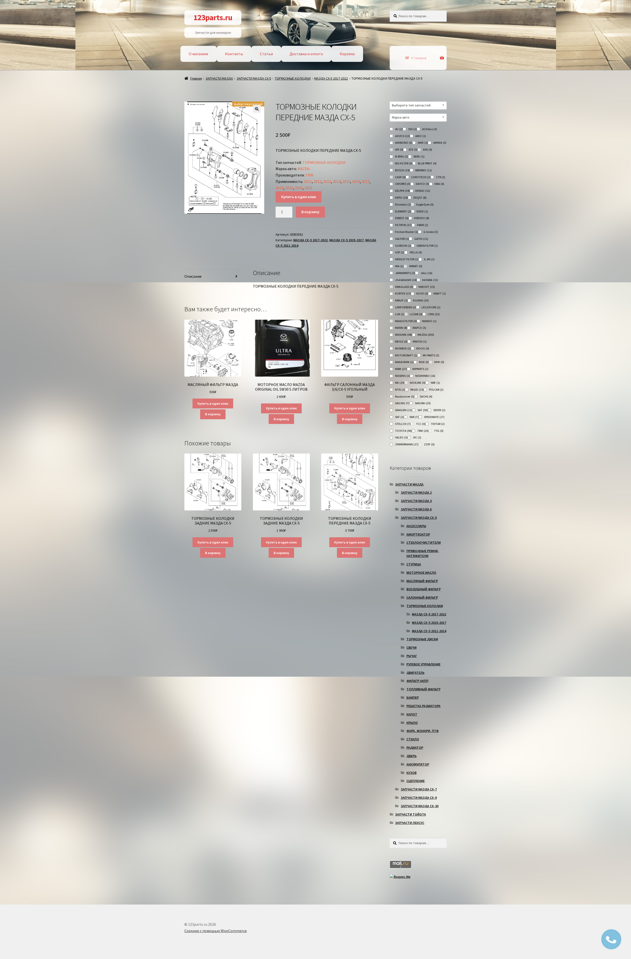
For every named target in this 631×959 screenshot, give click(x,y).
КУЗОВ (411, 772)
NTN (400, 389)
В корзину (310, 211)
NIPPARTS (420, 369)
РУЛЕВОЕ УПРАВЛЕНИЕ (423, 664)
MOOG (422, 348)
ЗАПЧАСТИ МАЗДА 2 (416, 492)
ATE (413, 149)
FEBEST (402, 218)
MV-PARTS (431, 355)
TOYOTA (403, 431)
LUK (399, 314)
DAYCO (422, 184)
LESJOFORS (430, 307)
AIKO (420, 136)
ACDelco (429, 129)
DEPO (401, 197)
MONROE (403, 348)
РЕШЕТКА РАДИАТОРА (423, 706)
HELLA (416, 252)
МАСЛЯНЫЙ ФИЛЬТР (422, 581)
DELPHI (402, 190)
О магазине (198, 53)
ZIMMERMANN (407, 444)
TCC (420, 424)
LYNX (434, 314)
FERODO (421, 218)
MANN (401, 328)
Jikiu (426, 273)
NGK (424, 362)
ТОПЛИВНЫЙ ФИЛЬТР (423, 689)
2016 (356, 181)
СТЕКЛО (412, 739)
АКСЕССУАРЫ (416, 526)
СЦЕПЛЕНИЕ (415, 781)
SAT (423, 410)
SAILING (402, 403)
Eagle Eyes (425, 204)
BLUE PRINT (427, 163)
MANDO (429, 321)
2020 (299, 187)
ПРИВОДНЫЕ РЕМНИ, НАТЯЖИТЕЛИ (422, 553)
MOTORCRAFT (406, 355)
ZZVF (429, 444)
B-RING (401, 156)
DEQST (419, 197)
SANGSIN (403, 410)
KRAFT (440, 293)
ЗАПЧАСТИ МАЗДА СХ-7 (419, 789)
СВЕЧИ (411, 647)
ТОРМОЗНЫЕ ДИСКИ (422, 639)
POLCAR (436, 389)
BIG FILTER (403, 163)
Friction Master (406, 232)
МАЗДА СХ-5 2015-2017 (346, 240)
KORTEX (403, 293)
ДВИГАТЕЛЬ (415, 672)
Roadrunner (404, 396)
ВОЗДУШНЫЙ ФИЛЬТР (423, 589)
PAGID (417, 389)
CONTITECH (421, 177)
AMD (423, 142)
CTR (440, 177)
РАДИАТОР (414, 747)
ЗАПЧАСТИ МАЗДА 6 (416, 509)
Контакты (234, 53)
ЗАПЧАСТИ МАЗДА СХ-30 (419, 806)
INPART (415, 266)
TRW (309, 175)
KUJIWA (421, 300)
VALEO (401, 437)
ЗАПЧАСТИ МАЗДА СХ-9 (419, 797)
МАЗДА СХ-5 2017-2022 (331, 78)
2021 (308, 187)
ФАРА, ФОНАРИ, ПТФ (422, 731)
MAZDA (304, 168)
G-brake (430, 232)
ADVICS (402, 136)
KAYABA (430, 280)
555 (412, 129)
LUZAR (416, 314)
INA (399, 266)
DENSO (422, 190)
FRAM (422, 225)
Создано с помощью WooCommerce (215, 930)
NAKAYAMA (404, 362)
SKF (399, 417)
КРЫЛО (412, 722)
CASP (400, 177)
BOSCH (402, 170)
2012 (317, 181)
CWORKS (402, 184)
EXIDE (422, 211)
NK (399, 382)
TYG (438, 431)
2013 (327, 181)
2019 (289, 187)
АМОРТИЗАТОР (418, 534)
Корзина (347, 53)
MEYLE (401, 341)
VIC (417, 437)
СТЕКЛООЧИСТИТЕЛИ (423, 542)
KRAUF (401, 300)
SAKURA (423, 403)
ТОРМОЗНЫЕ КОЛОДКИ (293, 78)
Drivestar (403, 204)
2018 (279, 187)
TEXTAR (438, 424)
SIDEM (439, 410)
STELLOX (403, 424)
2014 (337, 181)
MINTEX (420, 341)
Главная (196, 78)
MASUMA (403, 334)
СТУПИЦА (413, 564)
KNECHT (427, 287)
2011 (308, 181)
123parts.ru (212, 17)
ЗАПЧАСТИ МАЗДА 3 (416, 501)
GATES (421, 239)
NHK (439, 362)
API (399, 149)
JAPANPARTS (405, 273)
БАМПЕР (412, 697)
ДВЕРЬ (411, 756)
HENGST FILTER (407, 259)
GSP (399, 252)
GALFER (402, 239)
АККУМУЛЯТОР (417, 764)
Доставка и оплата (306, 53)
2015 (346, 181)
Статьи (266, 53)
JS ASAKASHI (406, 280)
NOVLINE (417, 382)
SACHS (426, 396)
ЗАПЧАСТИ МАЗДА (219, 78)
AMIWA (439, 142)
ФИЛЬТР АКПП (417, 681)
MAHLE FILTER (406, 321)
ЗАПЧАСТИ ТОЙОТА (410, 814)
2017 (365, 181)
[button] (257, 109)
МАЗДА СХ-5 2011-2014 (429, 631)
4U (399, 129)
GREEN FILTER (427, 245)
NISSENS (402, 376)
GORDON (403, 245)
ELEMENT (403, 211)
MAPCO (419, 328)
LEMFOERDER (405, 307)
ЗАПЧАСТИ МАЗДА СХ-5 (254, 78)
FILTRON (403, 225)
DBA (439, 184)
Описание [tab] (193, 276)
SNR (414, 417)
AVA (427, 149)
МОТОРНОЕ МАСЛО (421, 572)
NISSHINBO (425, 376)
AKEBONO (403, 142)
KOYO (422, 293)
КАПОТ (411, 714)
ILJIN (429, 259)
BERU (419, 156)
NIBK (401, 369)
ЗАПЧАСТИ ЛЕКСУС (409, 822)
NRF (435, 382)
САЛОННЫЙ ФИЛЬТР (422, 597)
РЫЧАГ (411, 656)
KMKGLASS (404, 287)
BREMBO (423, 170)
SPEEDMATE (434, 417)
